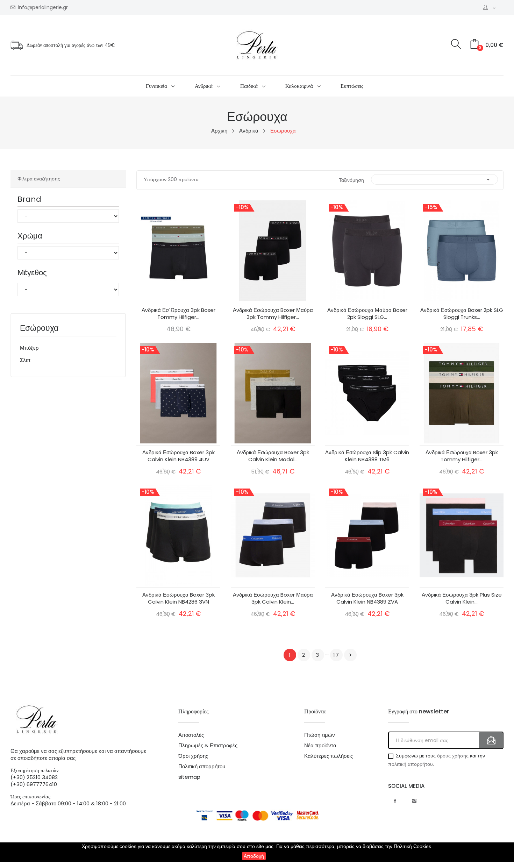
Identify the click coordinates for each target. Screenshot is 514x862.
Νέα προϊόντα (320, 745)
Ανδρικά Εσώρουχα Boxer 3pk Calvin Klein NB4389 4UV (178, 456)
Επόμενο (350, 655)
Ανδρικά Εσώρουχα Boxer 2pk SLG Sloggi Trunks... (461, 314)
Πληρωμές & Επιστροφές (207, 745)
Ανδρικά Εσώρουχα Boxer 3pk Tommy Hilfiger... (462, 456)
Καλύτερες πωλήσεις (328, 756)
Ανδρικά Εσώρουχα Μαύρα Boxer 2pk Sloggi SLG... (367, 314)
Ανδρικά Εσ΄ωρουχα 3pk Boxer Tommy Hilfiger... (178, 314)
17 (336, 654)
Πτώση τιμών (319, 735)
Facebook (395, 801)
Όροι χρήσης (193, 756)
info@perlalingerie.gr (43, 7)
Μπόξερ (29, 347)
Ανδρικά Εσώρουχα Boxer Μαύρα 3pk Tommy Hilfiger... (273, 314)
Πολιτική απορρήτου (201, 766)
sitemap (189, 777)
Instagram (414, 801)
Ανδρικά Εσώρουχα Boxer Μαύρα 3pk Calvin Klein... (273, 598)
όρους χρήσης (453, 755)
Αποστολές (191, 735)
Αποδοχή (254, 856)
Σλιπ (25, 360)
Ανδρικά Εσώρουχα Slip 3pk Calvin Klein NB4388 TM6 (367, 456)
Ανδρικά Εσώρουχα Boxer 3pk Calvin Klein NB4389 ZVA (367, 598)
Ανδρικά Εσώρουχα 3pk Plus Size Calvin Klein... (462, 598)
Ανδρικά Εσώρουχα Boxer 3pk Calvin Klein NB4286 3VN (178, 598)
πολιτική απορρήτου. (411, 764)
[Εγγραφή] (491, 740)
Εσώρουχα (39, 329)
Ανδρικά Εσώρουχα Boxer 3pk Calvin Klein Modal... (273, 456)
